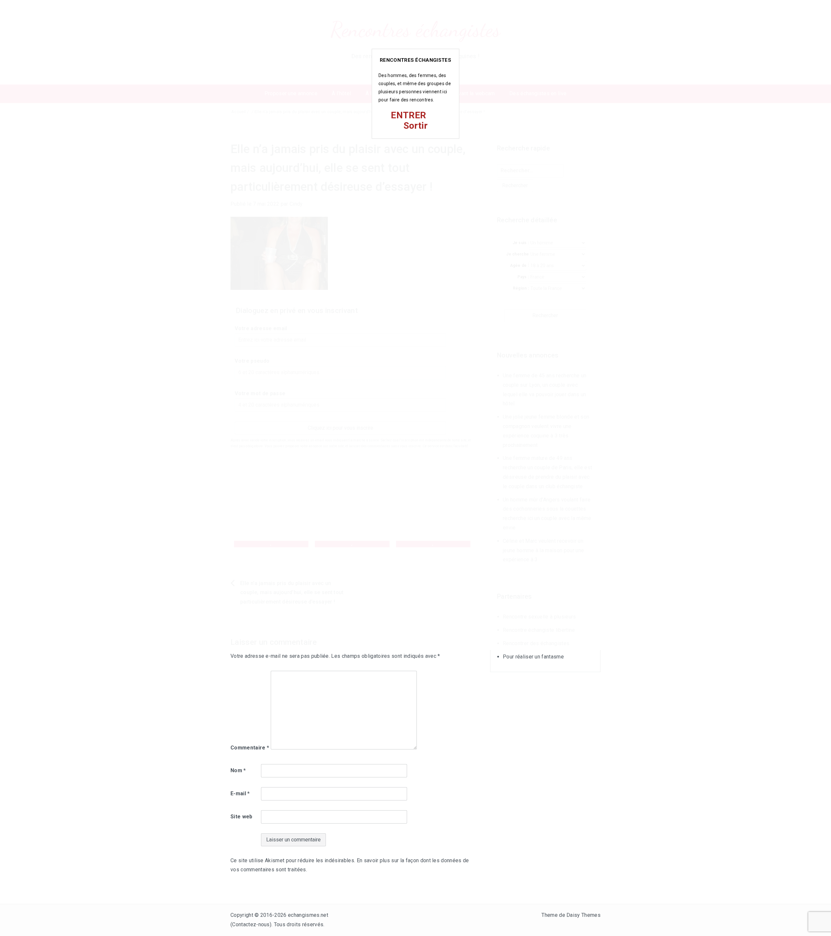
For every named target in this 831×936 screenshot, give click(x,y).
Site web (241, 816)
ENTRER (408, 115)
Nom (238, 770)
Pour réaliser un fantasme (533, 657)
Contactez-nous (250, 924)
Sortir (415, 125)
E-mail (240, 793)
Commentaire (249, 748)
